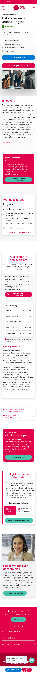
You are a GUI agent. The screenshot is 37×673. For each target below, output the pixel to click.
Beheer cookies (29, 657)
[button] (32, 660)
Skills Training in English (9, 14)
